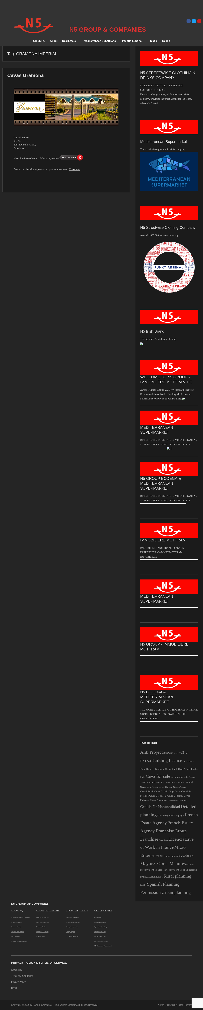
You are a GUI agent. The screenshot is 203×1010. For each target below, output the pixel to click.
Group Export (70, 932)
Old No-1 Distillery (72, 936)
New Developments (42, 922)
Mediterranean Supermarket (100, 41)
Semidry (143, 885)
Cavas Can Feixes (149, 786)
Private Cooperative (17, 932)
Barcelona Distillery (72, 917)
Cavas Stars (183, 800)
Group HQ (39, 41)
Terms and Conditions (22, 976)
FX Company (15, 936)
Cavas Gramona (25, 75)
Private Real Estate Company (20, 917)
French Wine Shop (100, 932)
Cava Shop (97, 917)
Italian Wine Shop (100, 936)
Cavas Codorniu (175, 795)
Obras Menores (171, 863)
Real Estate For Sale (42, 917)
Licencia (176, 839)
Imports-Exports (132, 41)
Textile (153, 41)
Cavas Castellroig (158, 795)
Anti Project (151, 752)
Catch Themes (184, 1005)
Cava (172, 768)
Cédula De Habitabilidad (160, 806)
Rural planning (177, 875)
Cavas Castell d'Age (164, 791)
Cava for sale (158, 776)
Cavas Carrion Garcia (169, 786)
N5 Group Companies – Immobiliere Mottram (53, 1005)
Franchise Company (42, 932)
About (53, 41)
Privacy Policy (18, 982)
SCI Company (40, 936)
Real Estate (69, 41)
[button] (71, 41)
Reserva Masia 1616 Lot (154, 877)
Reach (166, 41)
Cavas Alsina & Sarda (158, 782)
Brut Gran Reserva (172, 752)
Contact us (74, 169)
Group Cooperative (72, 927)
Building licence (166, 760)
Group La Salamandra (73, 922)
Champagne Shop (100, 922)
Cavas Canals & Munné (181, 782)
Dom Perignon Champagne (170, 815)
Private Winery (16, 927)
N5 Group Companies (171, 856)
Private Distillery (16, 922)
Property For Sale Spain (177, 869)
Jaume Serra (163, 840)
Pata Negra (190, 864)
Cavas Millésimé (172, 800)
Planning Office (41, 927)
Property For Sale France (152, 869)
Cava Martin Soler (180, 776)
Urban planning (176, 892)
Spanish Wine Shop (100, 927)
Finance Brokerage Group (19, 941)
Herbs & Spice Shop (101, 941)
